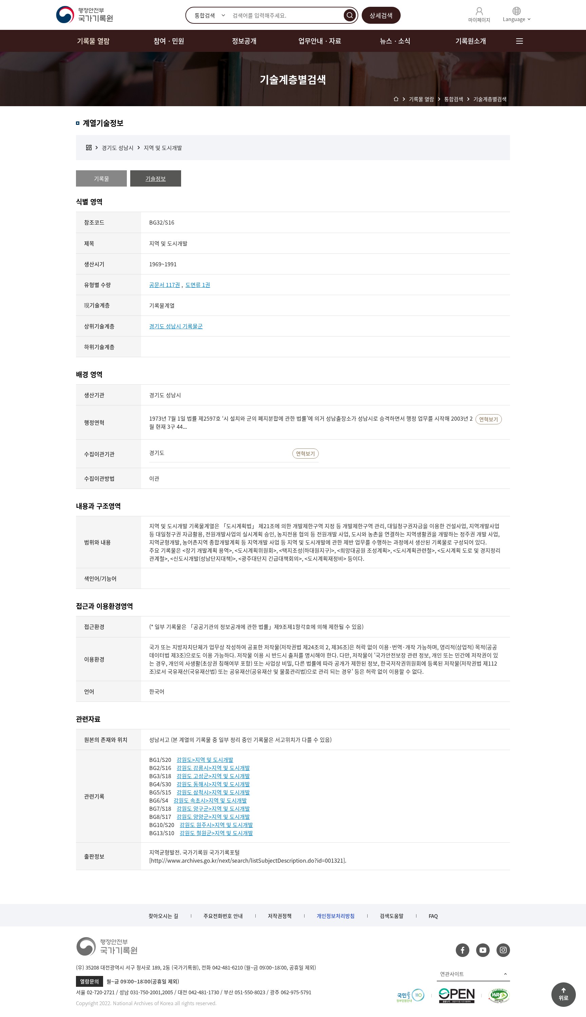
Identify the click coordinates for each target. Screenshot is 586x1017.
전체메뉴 (519, 41)
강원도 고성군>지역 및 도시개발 (213, 776)
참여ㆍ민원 (169, 41)
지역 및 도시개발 (163, 147)
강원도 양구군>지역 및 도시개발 (213, 808)
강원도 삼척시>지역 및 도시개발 (213, 792)
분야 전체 (89, 147)
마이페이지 (479, 19)
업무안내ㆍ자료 (319, 41)
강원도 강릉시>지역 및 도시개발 (213, 768)
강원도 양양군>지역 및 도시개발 (213, 816)
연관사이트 (452, 974)
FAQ (433, 916)
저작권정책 (280, 916)
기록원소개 (470, 41)
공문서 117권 (164, 285)
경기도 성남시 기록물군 (176, 326)
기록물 (101, 178)
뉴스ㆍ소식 (395, 41)
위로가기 (563, 994)
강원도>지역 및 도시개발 (205, 759)
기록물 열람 (93, 41)
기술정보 (155, 178)
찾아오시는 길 (163, 916)
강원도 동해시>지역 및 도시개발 (213, 784)
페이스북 (462, 950)
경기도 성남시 (118, 147)
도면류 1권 (197, 285)
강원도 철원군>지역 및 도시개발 (216, 833)
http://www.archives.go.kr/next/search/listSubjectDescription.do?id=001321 (247, 860)
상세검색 (381, 15)
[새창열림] (410, 992)
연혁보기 (488, 419)
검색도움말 (392, 916)
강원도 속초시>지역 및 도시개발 (210, 800)
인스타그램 (503, 950)
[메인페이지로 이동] (84, 14)
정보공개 (244, 41)
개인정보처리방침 (336, 916)
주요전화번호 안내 (223, 916)
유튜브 (483, 950)
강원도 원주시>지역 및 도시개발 (216, 825)
